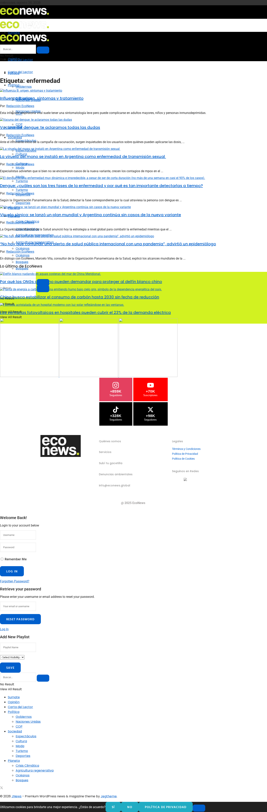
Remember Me (16, 559)
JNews (17, 796)
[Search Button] (43, 50)
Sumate (14, 697)
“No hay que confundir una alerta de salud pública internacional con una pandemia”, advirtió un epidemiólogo (108, 244)
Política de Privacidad (185, 453)
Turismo (22, 190)
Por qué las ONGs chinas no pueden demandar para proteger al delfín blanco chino (81, 281)
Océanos (23, 255)
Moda (20, 746)
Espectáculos (26, 736)
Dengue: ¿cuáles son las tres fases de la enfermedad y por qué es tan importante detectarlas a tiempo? (101, 185)
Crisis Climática (27, 765)
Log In (4, 629)
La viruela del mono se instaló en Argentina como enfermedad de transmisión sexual (83, 156)
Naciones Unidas (28, 721)
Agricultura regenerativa (35, 770)
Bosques (22, 780)
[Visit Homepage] (24, 15)
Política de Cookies (183, 458)
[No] (199, 808)
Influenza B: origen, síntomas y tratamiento (41, 98)
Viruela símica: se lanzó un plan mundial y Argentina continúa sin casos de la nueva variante (90, 215)
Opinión (14, 702)
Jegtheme (109, 796)
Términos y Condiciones (186, 448)
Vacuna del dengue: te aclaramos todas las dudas (50, 127)
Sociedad (15, 137)
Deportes (23, 203)
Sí (113, 807)
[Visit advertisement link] (29, 376)
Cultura (21, 741)
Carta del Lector (20, 59)
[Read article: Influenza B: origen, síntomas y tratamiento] (133, 90)
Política (13, 85)
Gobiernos (24, 86)
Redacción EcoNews (20, 106)
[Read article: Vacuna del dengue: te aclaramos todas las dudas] (133, 120)
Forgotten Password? (14, 581)
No (129, 807)
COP (19, 124)
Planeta (14, 760)
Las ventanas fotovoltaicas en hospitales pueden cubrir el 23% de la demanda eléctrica (85, 312)
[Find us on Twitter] (1, 788)
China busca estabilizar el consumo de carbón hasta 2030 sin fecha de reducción (79, 297)
